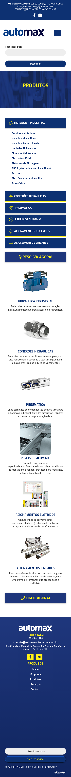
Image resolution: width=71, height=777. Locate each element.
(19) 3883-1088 (46, 6)
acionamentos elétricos (32, 231)
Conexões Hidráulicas (30, 196)
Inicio (35, 669)
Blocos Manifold (21, 158)
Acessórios (18, 183)
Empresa (35, 674)
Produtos (35, 679)
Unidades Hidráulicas (24, 148)
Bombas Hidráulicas (23, 133)
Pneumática (23, 208)
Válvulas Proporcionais (25, 143)
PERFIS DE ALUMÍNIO (27, 219)
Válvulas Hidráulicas (24, 138)
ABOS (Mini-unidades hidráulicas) (31, 168)
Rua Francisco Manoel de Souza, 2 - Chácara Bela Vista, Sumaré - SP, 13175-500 (36, 648)
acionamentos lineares (31, 243)
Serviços (36, 684)
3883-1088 (37, 638)
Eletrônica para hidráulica (27, 178)
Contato (35, 689)
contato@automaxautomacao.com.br (35, 9)
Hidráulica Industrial (29, 123)
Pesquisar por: (13, 46)
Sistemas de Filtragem (25, 163)
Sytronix (17, 173)
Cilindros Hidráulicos (24, 153)
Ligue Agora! (37, 598)
